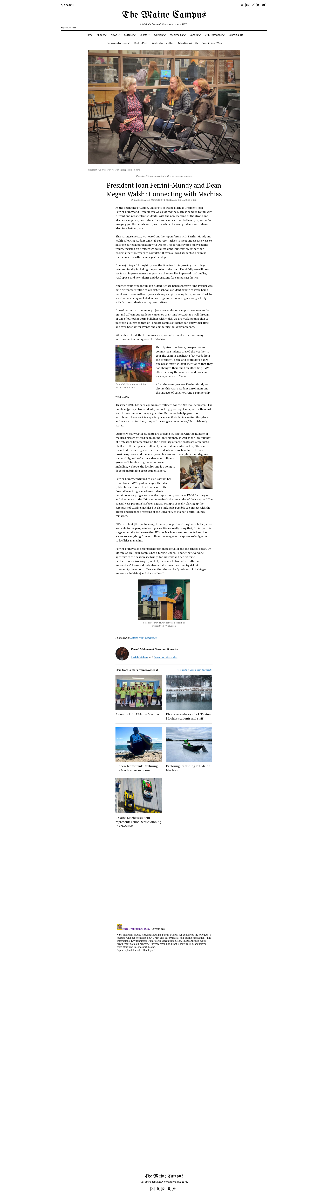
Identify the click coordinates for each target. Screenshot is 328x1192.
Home (89, 34)
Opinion (158, 34)
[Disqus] (164, 877)
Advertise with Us (188, 43)
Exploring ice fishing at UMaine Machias (188, 768)
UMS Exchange (213, 34)
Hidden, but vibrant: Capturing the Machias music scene (136, 768)
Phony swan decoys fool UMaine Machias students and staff (188, 716)
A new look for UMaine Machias (137, 714)
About (100, 34)
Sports (143, 34)
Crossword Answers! (118, 43)
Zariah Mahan (139, 657)
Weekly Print (141, 43)
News (114, 34)
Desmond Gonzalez (165, 657)
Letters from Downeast (143, 638)
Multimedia (176, 34)
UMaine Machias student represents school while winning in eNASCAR (138, 822)
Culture (128, 34)
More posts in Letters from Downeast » (195, 669)
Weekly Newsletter (163, 43)
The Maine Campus (164, 15)
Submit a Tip (236, 34)
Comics (194, 34)
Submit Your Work (212, 43)
